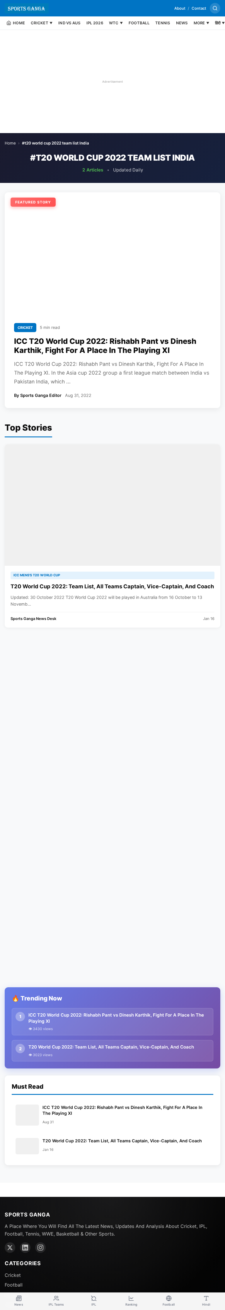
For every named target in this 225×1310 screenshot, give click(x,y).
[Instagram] (40, 1247)
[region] (112, 81)
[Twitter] (10, 1247)
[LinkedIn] (25, 1247)
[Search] (215, 8)
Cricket (13, 1275)
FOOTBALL (139, 23)
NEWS (182, 23)
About (179, 8)
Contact (199, 8)
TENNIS (162, 23)
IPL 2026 (94, 23)
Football (14, 1285)
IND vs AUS (69, 23)
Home (10, 143)
